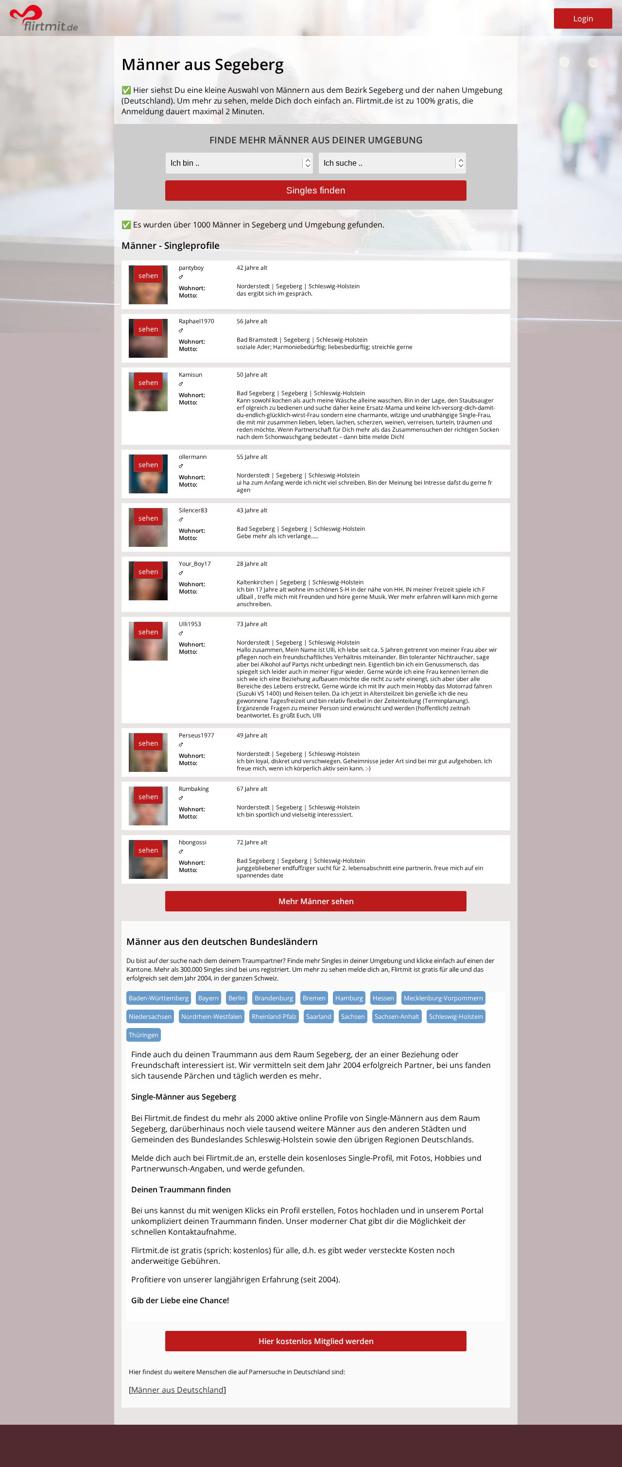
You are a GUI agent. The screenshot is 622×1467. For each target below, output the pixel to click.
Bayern (208, 998)
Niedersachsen (150, 1016)
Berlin (236, 998)
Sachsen (353, 1016)
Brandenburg (274, 998)
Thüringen (143, 1034)
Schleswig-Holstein (456, 1016)
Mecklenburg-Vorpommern (443, 998)
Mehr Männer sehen (316, 901)
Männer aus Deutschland (177, 1389)
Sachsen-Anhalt (397, 1016)
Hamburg (349, 998)
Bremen (314, 998)
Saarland (318, 1016)
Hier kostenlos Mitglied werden (316, 1341)
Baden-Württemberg (159, 998)
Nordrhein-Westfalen (211, 1016)
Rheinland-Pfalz (274, 1016)
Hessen (383, 998)
